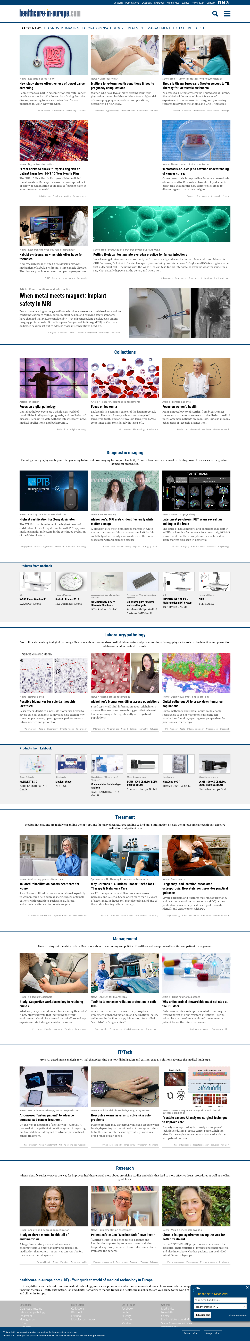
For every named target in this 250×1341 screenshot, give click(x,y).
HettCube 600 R (171, 781)
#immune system (208, 1261)
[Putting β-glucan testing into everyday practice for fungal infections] (161, 226)
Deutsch (118, 2)
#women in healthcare (200, 429)
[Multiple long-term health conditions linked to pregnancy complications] (125, 55)
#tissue (225, 196)
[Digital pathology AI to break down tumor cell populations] (196, 673)
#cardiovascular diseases (40, 915)
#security (115, 332)
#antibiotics (217, 1029)
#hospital (186, 110)
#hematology (139, 429)
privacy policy (29, 1335)
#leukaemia (152, 429)
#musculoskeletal (190, 915)
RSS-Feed (127, 1323)
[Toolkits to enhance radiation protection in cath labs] (125, 973)
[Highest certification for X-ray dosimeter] (54, 491)
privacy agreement (237, 1315)
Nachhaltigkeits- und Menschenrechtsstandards (190, 1319)
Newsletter (197, 2)
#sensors (153, 1144)
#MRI (72, 332)
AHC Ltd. (60, 786)
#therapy (225, 110)
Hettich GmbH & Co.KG (177, 786)
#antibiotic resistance (200, 1029)
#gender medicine (62, 915)
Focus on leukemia (104, 407)
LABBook (147, 2)
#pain (55, 1261)
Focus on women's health (179, 407)
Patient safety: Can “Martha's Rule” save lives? (123, 1235)
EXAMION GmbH (30, 603)
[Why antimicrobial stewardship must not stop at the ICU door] (196, 973)
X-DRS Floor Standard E (33, 599)
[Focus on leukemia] (125, 378)
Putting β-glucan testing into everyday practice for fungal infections (140, 254)
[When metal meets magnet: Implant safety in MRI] (179, 313)
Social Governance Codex (176, 1323)
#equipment (181, 278)
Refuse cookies (191, 1333)
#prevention (58, 110)
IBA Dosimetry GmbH (68, 603)
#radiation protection (65, 546)
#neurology (81, 728)
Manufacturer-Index (83, 1319)
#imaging (52, 332)
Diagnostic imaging (61, 28)
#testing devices (221, 278)
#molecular (224, 1261)
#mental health (128, 110)
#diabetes (99, 110)
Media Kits (173, 2)
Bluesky (126, 1316)
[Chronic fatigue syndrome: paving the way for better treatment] (196, 1206)
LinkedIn (126, 1319)
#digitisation (45, 196)
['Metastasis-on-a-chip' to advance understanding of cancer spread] (196, 140)
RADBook (159, 2)
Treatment (135, 28)
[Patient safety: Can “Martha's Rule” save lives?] (125, 1206)
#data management (48, 1144)
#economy (37, 1029)
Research (196, 28)
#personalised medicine (75, 1144)
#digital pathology (78, 429)
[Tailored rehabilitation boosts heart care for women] (54, 855)
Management (158, 28)
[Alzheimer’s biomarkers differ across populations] (125, 673)
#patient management (86, 332)
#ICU (227, 1029)
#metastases (199, 110)
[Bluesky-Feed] (223, 3)
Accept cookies (213, 1333)
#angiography (101, 1029)
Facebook (127, 1308)
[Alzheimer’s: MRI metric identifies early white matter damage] (125, 491)
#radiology (104, 332)
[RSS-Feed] (228, 3)
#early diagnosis (133, 546)
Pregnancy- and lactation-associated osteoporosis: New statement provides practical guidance (195, 888)
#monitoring (129, 1144)
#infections (194, 278)
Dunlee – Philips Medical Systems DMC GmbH (142, 611)
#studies (82, 110)
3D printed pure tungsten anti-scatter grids (140, 603)
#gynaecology (112, 110)
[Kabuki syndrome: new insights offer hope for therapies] (54, 226)
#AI (166, 728)
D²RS (201, 599)
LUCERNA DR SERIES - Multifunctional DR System (177, 601)
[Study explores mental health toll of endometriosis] (54, 1206)
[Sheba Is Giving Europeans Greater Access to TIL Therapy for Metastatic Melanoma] (196, 55)
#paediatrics (69, 278)
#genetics (56, 278)
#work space (81, 1029)
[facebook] (219, 3)
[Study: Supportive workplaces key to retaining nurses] (54, 973)
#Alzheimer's (109, 546)
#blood (124, 728)
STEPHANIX (206, 603)
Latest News (31, 28)
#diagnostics (167, 278)
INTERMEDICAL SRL (175, 607)
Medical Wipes (63, 781)
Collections (125, 352)
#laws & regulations (44, 546)
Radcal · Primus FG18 (67, 599)
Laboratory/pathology (102, 28)
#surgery (225, 1144)
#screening (71, 110)
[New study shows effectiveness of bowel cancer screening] (54, 55)
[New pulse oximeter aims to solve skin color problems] (125, 1086)
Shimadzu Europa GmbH (142, 789)
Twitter (125, 1312)
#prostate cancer (201, 1144)
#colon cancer (43, 110)
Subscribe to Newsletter (212, 1294)
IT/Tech (179, 28)
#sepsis (144, 1261)
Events (185, 2)
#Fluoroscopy (116, 1029)
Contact (210, 2)
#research (215, 196)
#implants (63, 332)
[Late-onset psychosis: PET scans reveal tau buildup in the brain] (196, 491)
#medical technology (112, 1144)
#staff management (53, 1029)
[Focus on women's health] (196, 378)
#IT (60, 1144)
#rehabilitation (80, 915)
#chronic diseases (175, 1261)
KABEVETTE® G (28, 781)
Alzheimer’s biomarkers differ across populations (125, 701)
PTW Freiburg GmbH (104, 609)
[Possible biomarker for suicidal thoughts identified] (54, 673)
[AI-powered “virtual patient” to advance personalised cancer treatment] (54, 1086)
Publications (132, 2)
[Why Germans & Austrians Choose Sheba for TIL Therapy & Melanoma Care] (125, 855)
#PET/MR (211, 546)
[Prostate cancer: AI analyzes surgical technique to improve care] (196, 1086)
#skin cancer (213, 110)
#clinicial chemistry (139, 728)
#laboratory (206, 278)
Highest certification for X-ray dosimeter (47, 519)
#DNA (47, 278)
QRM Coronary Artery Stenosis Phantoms (103, 603)
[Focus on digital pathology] (54, 378)
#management (80, 196)
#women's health (221, 429)
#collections (62, 429)
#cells (182, 728)
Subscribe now (203, 1315)
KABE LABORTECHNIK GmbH (33, 787)
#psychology (223, 546)
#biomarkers (30, 728)
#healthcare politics (62, 196)
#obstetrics (142, 110)
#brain (120, 546)
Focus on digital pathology (38, 407)
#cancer (176, 110)
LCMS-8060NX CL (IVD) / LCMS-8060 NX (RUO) (212, 783)
